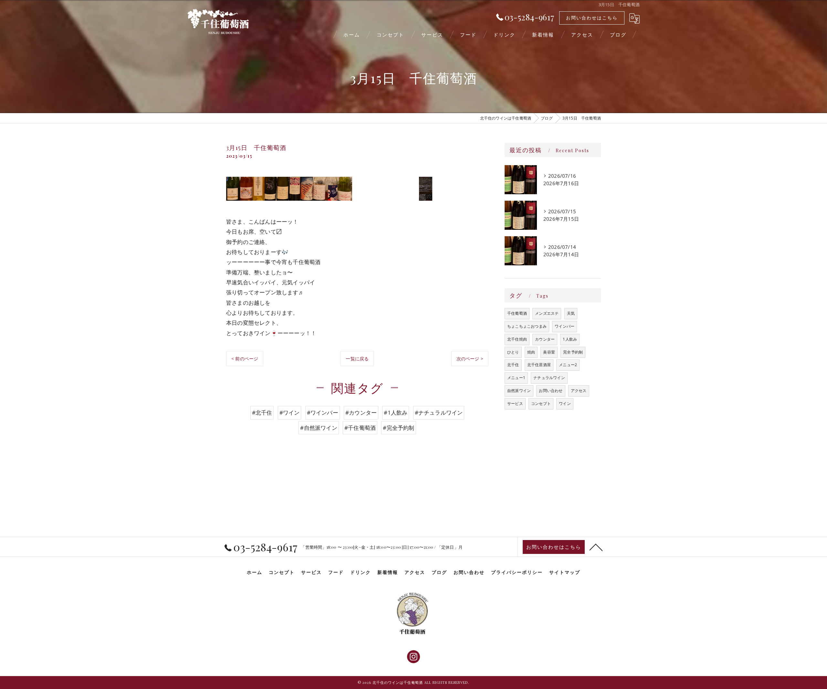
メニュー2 (568, 364)
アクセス (579, 390)
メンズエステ (547, 313)
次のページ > (469, 358)
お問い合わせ (550, 390)
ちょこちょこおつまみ (527, 326)
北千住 (513, 364)
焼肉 (531, 352)
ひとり (513, 352)
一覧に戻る (357, 358)
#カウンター (361, 412)
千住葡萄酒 (517, 313)
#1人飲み (395, 412)
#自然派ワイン (318, 427)
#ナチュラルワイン (439, 412)
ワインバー (564, 326)
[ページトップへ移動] (596, 546)
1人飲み (570, 339)
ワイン (565, 403)
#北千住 (262, 412)
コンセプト (541, 403)
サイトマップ (564, 572)
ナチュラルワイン (549, 377)
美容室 (549, 352)
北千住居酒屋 (539, 364)
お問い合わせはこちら (592, 18)
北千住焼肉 (517, 339)
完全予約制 (573, 352)
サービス (515, 403)
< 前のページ (244, 358)
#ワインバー (322, 412)
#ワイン (289, 412)
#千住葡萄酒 (360, 427)
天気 (571, 313)
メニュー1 (516, 377)
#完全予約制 (398, 427)
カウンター (545, 339)
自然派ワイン (519, 390)
